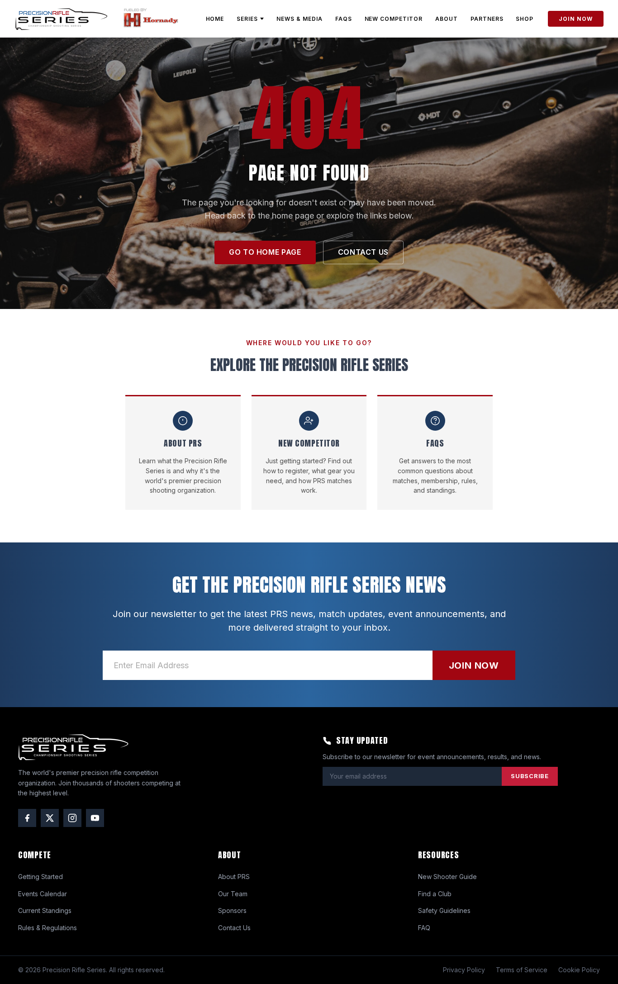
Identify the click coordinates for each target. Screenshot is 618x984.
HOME (215, 18)
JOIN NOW (576, 18)
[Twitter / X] (50, 818)
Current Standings (44, 910)
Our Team (232, 894)
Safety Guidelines (444, 910)
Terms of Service (521, 970)
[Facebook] (27, 818)
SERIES (247, 18)
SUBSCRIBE (530, 776)
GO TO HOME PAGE (265, 252)
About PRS (234, 876)
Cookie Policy (579, 970)
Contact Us (234, 928)
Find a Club (435, 894)
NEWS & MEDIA (299, 18)
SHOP (524, 18)
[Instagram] (72, 818)
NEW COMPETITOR (394, 18)
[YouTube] (95, 818)
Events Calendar (42, 894)
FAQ (424, 928)
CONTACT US (363, 252)
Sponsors (232, 910)
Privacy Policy (464, 970)
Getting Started (40, 876)
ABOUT (446, 18)
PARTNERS (487, 18)
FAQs (343, 18)
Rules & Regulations (47, 928)
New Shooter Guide (447, 876)
